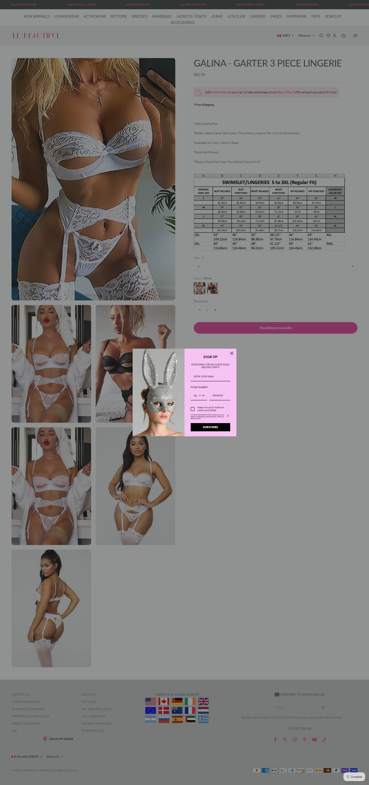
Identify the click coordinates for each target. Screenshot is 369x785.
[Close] (231, 353)
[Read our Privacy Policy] (228, 415)
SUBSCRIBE (210, 427)
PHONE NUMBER (199, 387)
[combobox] (199, 395)
